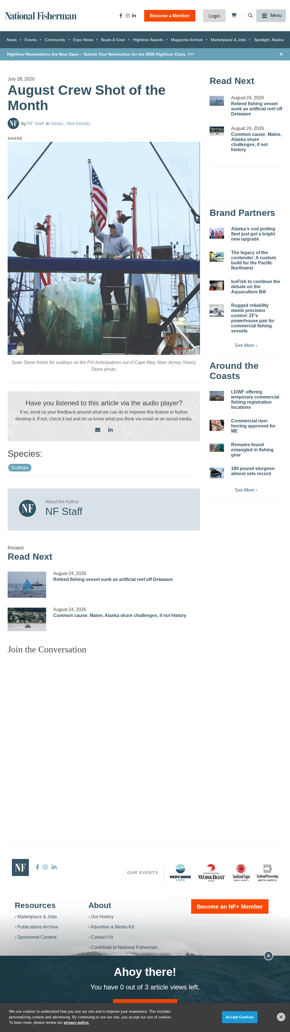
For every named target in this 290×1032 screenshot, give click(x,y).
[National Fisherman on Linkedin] (134, 15)
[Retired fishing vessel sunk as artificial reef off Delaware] (27, 585)
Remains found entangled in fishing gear (252, 449)
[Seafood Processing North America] (267, 872)
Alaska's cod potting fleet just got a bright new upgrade (253, 233)
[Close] (281, 1017)
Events (31, 39)
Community (55, 39)
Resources (35, 905)
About (99, 905)
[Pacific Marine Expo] (180, 872)
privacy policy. (76, 1022)
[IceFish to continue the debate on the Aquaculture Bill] (217, 285)
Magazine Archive (187, 39)
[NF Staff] (13, 123)
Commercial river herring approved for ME (253, 425)
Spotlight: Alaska (268, 39)
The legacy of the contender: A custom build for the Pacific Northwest (253, 260)
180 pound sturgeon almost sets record (253, 471)
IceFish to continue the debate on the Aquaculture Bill (255, 286)
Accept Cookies (239, 1017)
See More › (246, 345)
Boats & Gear (113, 39)
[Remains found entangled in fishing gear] (217, 448)
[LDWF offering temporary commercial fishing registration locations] (217, 396)
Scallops (20, 467)
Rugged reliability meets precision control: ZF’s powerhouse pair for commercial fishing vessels (252, 318)
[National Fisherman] (41, 15)
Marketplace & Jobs (228, 39)
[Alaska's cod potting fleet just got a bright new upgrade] (217, 233)
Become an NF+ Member (230, 906)
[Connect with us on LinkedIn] (110, 430)
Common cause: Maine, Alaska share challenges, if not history (119, 615)
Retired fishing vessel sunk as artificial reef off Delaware (113, 579)
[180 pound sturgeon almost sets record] (217, 472)
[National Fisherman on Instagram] (128, 15)
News (12, 39)
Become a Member (170, 15)
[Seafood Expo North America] (241, 872)
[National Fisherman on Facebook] (121, 15)
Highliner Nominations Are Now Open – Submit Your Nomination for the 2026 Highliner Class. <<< (100, 54)
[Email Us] (98, 430)
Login (214, 16)
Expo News (83, 39)
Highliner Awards (148, 39)
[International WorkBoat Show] (211, 872)
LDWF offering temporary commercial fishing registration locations (255, 399)
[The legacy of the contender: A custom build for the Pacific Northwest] (217, 257)
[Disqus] (104, 730)
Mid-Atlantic (79, 123)
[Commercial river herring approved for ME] (217, 425)
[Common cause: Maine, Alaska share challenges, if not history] (27, 619)
